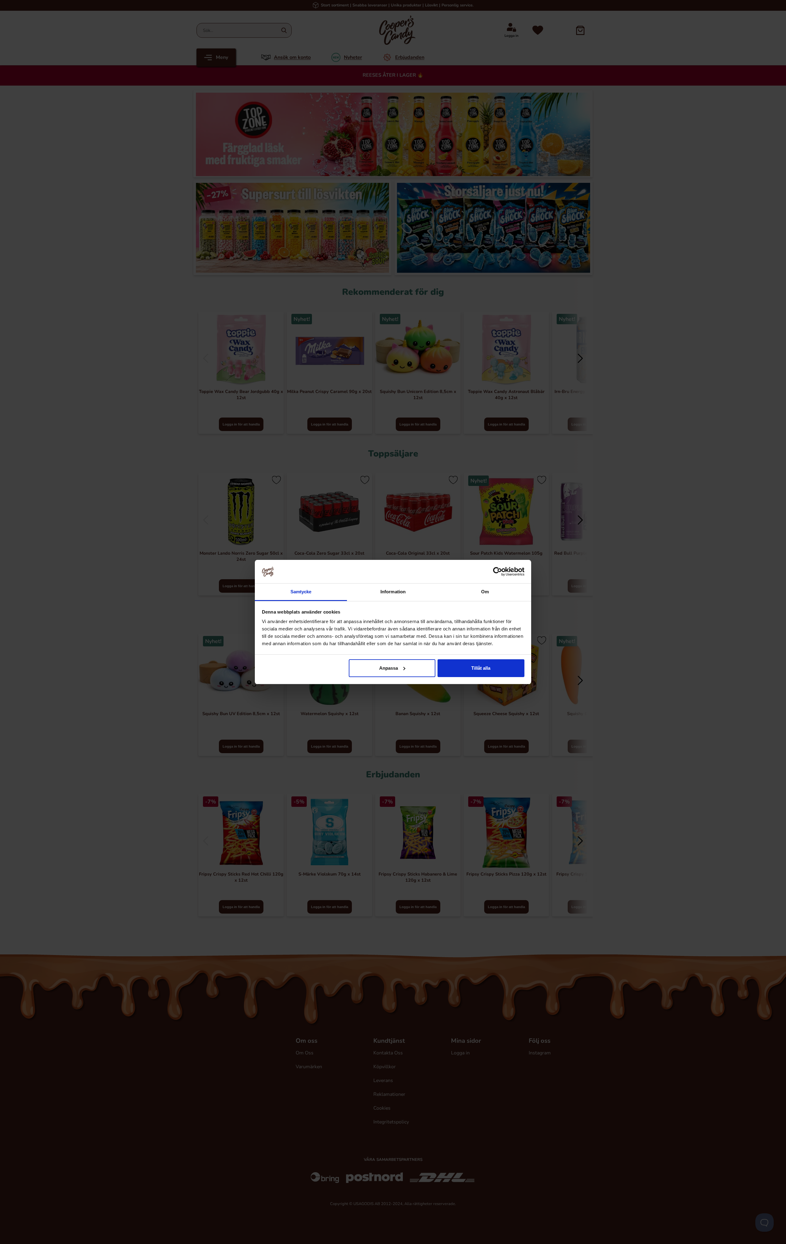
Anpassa (388, 668)
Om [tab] (485, 591)
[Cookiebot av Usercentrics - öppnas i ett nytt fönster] (497, 571)
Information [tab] (393, 591)
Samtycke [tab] (301, 591)
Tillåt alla (480, 668)
